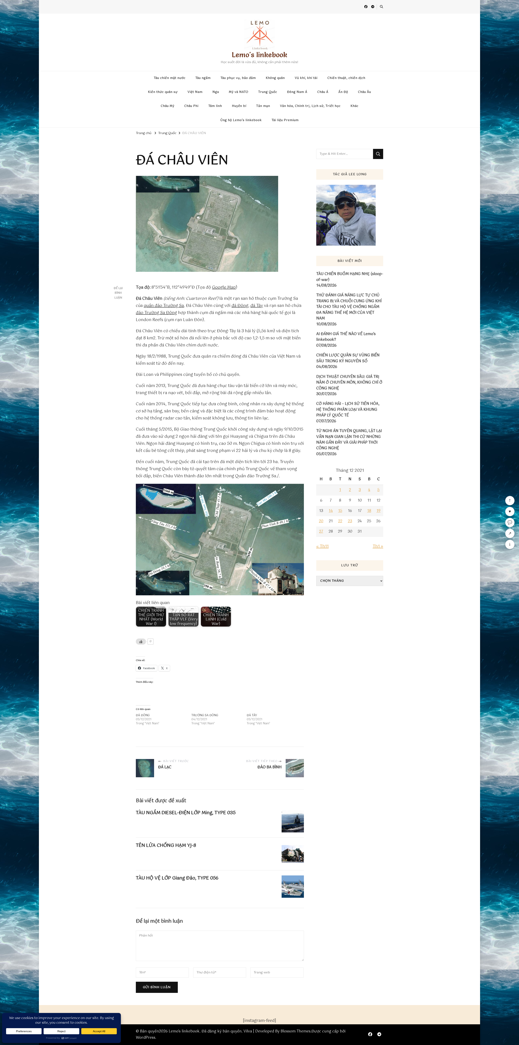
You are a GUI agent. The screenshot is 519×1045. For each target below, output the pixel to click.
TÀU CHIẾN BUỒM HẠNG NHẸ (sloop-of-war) (349, 277)
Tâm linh (215, 106)
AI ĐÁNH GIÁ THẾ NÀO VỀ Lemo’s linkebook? (346, 337)
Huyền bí (239, 106)
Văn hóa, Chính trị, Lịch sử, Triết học (310, 106)
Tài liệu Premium (285, 120)
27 (321, 532)
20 (321, 521)
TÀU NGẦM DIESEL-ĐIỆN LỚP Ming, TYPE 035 (186, 813)
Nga (215, 92)
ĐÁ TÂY (252, 715)
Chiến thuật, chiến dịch (346, 78)
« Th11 (322, 546)
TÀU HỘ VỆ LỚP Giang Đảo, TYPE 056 (177, 878)
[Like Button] (141, 642)
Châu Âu (364, 92)
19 (378, 511)
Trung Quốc (267, 92)
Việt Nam (195, 92)
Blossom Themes (296, 1031)
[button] (220, 540)
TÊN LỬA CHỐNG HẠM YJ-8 (166, 845)
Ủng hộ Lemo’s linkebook (241, 120)
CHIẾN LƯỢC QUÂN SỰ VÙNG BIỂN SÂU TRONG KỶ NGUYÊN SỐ (348, 358)
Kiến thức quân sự (163, 92)
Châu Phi (191, 106)
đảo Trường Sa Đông (156, 313)
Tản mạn (263, 106)
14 (331, 511)
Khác (354, 106)
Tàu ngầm (203, 78)
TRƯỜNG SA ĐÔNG (204, 715)
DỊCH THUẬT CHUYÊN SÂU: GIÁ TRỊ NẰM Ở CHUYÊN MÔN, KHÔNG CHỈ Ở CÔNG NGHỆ (349, 382)
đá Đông (240, 305)
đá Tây (256, 305)
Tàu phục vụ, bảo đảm (238, 78)
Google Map (224, 287)
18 (369, 511)
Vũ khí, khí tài (306, 78)
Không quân (275, 78)
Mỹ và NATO (238, 92)
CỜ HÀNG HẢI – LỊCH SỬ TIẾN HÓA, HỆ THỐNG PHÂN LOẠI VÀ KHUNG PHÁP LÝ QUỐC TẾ (347, 409)
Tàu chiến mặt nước (170, 78)
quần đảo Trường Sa (164, 305)
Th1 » (378, 546)
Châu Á (322, 92)
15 (340, 511)
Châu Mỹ (167, 106)
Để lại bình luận (118, 293)
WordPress (145, 1038)
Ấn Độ (343, 92)
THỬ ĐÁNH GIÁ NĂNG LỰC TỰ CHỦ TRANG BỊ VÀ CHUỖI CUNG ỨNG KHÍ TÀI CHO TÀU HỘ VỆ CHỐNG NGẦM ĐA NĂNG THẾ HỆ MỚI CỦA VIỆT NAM (349, 306)
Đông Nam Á (297, 92)
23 (350, 521)
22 (340, 521)
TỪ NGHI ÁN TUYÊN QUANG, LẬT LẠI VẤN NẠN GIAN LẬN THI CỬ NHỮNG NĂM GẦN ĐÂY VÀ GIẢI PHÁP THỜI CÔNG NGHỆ (349, 439)
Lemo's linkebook (259, 54)
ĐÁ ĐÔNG (143, 715)
